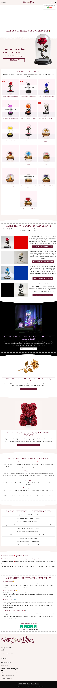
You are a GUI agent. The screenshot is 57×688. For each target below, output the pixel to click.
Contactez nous (4, 665)
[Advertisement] (28, 16)
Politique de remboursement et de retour (10, 673)
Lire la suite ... (4, 571)
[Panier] (55, 2)
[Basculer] (18, 515)
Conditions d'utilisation (6, 678)
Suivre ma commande (6, 662)
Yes (47, 7)
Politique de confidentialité (7, 675)
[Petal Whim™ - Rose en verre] (28, 2)
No (50, 7)
